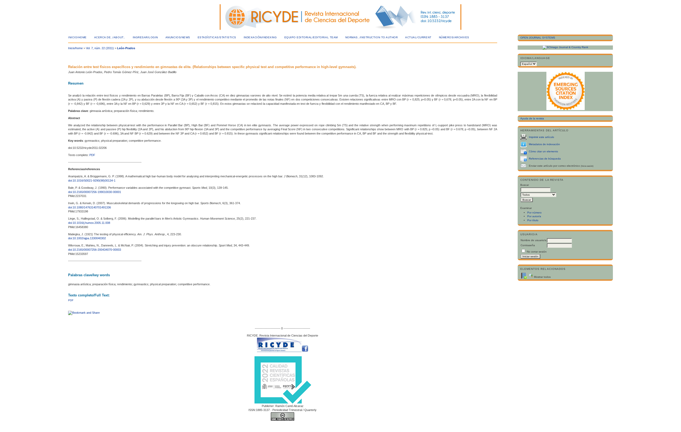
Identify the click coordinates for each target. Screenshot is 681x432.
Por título (532, 220)
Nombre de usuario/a (533, 240)
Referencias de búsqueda (545, 158)
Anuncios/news (177, 37)
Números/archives (454, 37)
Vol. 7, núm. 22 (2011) (100, 48)
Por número (534, 212)
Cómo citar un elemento (543, 151)
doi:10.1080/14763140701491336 (89, 207)
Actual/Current (418, 37)
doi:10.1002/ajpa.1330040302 (87, 238)
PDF (92, 155)
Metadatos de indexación (544, 144)
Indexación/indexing (260, 37)
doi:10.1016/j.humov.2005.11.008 (89, 222)
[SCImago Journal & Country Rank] (565, 47)
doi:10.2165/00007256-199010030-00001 (94, 192)
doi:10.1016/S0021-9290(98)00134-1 (91, 180)
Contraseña (528, 245)
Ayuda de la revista (532, 118)
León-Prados (126, 48)
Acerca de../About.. (109, 37)
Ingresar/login (145, 37)
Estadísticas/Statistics (217, 37)
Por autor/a (534, 216)
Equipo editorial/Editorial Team (311, 37)
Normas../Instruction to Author (371, 37)
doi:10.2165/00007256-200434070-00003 (94, 249)
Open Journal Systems (537, 37)
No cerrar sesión (537, 251)
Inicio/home (77, 37)
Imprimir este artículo (541, 137)
